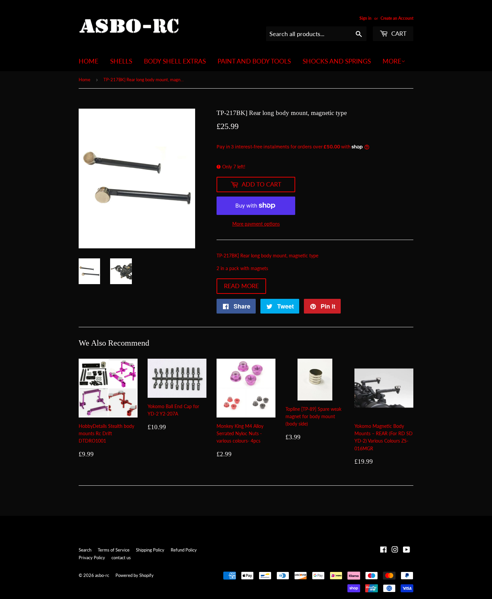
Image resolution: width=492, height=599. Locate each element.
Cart (398, 33)
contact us (121, 557)
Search (85, 550)
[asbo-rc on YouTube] (406, 550)
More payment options (256, 224)
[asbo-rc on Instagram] (395, 550)
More (392, 61)
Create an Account (397, 18)
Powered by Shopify (134, 575)
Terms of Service (114, 550)
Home (88, 61)
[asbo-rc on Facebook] (383, 550)
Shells (121, 61)
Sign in (365, 18)
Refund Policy (184, 550)
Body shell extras (175, 61)
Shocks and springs (337, 61)
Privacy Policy (92, 557)
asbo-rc (102, 575)
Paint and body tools (254, 61)
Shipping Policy (150, 550)
